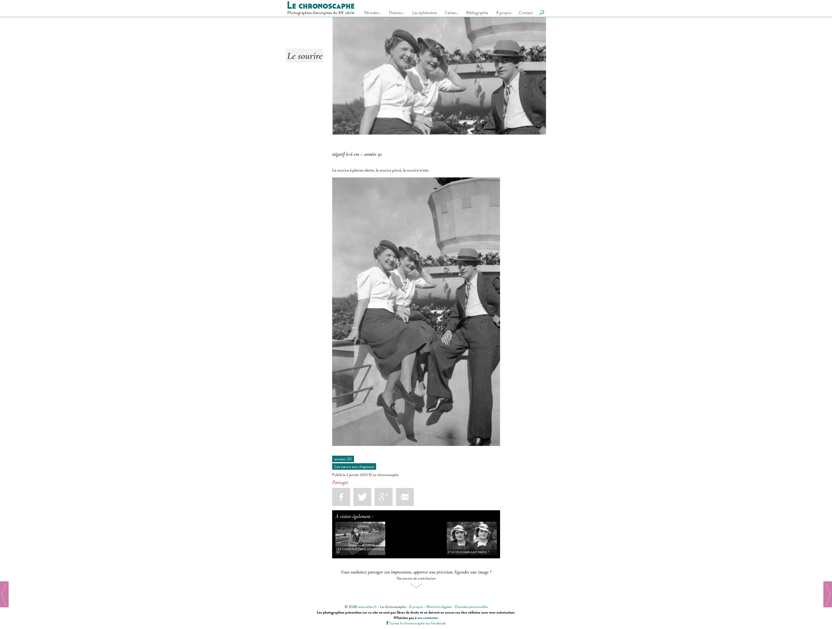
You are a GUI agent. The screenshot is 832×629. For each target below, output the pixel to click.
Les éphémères (424, 12)
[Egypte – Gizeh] (827, 594)
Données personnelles (471, 606)
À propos (503, 12)
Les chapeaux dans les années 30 (360, 550)
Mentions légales (439, 606)
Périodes (371, 12)
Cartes (450, 12)
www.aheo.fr (367, 606)
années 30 (343, 459)
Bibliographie (477, 12)
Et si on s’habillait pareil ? (468, 552)
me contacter (428, 618)
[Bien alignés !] (4, 594)
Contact (526, 12)
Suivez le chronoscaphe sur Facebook (416, 623)
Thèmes (395, 12)
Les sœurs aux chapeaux (354, 466)
